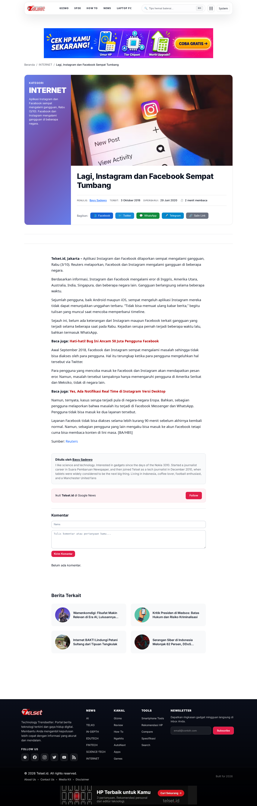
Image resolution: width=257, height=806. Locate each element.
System (223, 8)
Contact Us (47, 779)
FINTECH (91, 745)
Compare (147, 731)
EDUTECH (92, 738)
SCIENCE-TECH (95, 751)
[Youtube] (64, 757)
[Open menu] (211, 8)
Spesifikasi (148, 738)
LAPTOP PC (124, 8)
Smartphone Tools (152, 718)
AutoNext (120, 745)
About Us (30, 779)
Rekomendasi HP (152, 725)
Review (118, 725)
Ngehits (119, 738)
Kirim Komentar (63, 553)
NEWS (107, 8)
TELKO (90, 725)
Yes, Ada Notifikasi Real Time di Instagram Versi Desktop (117, 391)
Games (118, 758)
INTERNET (92, 758)
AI (87, 718)
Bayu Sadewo (98, 200)
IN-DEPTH (92, 731)
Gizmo (118, 718)
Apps (117, 751)
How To (118, 731)
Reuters (72, 441)
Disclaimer (82, 779)
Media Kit (65, 779)
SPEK (77, 8)
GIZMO (64, 8)
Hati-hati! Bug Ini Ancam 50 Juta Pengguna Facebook (114, 341)
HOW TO (92, 8)
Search (145, 745)
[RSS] (74, 757)
